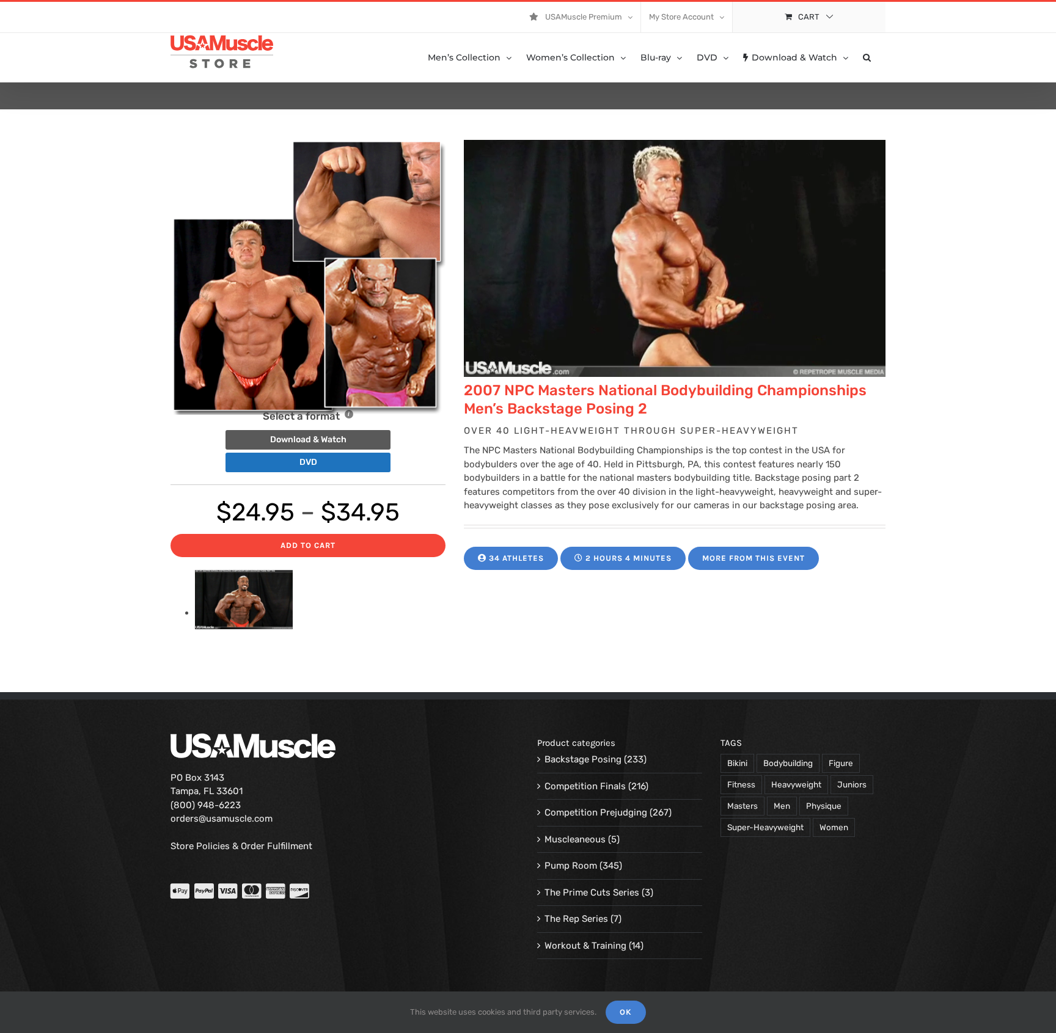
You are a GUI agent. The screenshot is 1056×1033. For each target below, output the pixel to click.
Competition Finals (585, 786)
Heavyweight (796, 784)
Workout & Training (585, 945)
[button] (867, 57)
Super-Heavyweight (765, 827)
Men (782, 806)
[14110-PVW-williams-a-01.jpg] (244, 612)
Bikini (737, 763)
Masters (742, 806)
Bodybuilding (788, 763)
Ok (626, 1012)
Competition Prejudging (595, 812)
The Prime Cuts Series (591, 892)
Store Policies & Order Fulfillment (241, 846)
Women (834, 827)
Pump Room (570, 865)
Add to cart (308, 545)
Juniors (852, 784)
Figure (841, 763)
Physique (824, 806)
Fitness (741, 784)
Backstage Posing (583, 759)
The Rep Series (576, 918)
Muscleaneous (575, 839)
